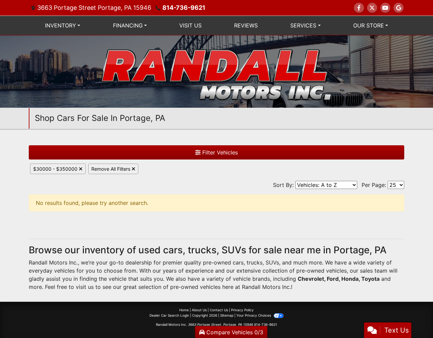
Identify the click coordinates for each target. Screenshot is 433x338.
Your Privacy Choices (254, 315)
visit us (85, 286)
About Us (199, 310)
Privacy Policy (242, 310)
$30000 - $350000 (56, 169)
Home (184, 310)
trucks (255, 262)
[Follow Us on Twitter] (372, 8)
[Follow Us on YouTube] (385, 8)
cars (238, 262)
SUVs (272, 262)
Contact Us (219, 310)
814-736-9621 (183, 7)
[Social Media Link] (398, 8)
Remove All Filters (111, 169)
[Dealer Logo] (216, 70)
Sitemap (226, 315)
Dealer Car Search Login (169, 315)
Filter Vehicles (219, 152)
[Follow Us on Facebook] (359, 8)
